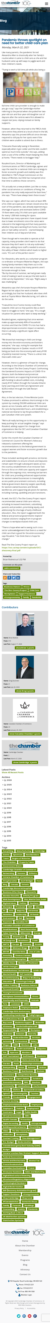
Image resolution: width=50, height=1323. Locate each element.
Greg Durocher (10, 881)
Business (41, 1056)
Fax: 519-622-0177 (26, 1288)
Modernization (24, 1142)
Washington (18, 937)
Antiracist (7, 1034)
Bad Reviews (27, 1071)
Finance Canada (23, 955)
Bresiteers (23, 940)
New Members (32, 855)
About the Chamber (25, 1245)
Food (39, 881)
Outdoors (37, 1078)
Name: (6, 638)
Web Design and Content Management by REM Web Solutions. (31, 1304)
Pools (16, 1063)
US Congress (9, 940)
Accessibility (31, 1308)
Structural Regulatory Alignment (18, 1179)
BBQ (26, 1082)
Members (26, 1052)
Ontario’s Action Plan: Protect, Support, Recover (25, 1153)
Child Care (34, 590)
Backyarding (9, 1067)
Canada (14, 884)
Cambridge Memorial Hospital (17, 888)
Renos (21, 1067)
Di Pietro (33, 873)
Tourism (34, 1093)
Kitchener (7, 1026)
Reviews (40, 1071)
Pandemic (36, 597)
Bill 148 (6, 952)
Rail (20, 918)
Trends (6, 1097)
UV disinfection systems (14, 1216)
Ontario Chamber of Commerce (18, 877)
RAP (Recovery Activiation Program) (19, 1190)
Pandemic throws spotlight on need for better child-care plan (25, 41)
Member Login (26, 1295)
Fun (4, 1052)
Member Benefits (11, 896)
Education (7, 981)
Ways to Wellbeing (31, 978)
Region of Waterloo (21, 858)
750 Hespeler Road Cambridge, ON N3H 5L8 (25, 1281)
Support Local (32, 1019)
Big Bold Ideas (9, 903)
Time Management (31, 1138)
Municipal (7, 907)
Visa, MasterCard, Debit (35, 899)
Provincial (20, 907)
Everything (8, 851)
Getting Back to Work (13, 1213)
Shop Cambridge (11, 1198)
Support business (26, 594)
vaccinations (24, 1086)
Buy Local (7, 1022)
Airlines (42, 1067)
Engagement (34, 1097)
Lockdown (15, 1004)
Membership (25, 1250)
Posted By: (7, 556)
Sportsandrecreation (34, 1090)
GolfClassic (28, 1056)
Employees (37, 1104)
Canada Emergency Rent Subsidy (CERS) (21, 1146)
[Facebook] (35, 1316)
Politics (23, 903)
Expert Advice (22, 1078)
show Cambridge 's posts (25, 762)
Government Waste (12, 866)
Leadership (21, 914)
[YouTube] (29, 1316)
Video (5, 1131)
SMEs (27, 1116)
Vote (11, 910)
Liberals (39, 907)
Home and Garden (30, 1060)
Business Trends (11, 1060)
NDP (30, 907)
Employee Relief (10, 1007)
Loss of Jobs (35, 952)
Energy (37, 933)
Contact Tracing (10, 1138)
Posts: (6, 641)
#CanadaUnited (10, 1201)
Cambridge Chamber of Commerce (19, 869)
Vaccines (36, 1082)
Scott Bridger (27, 881)
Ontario (25, 884)
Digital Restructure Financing (16, 1175)
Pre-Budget (8, 1142)
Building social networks (14, 1127)
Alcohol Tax (34, 1160)
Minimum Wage (20, 948)
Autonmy (7, 1041)
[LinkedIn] (24, 1316)
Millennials (25, 933)
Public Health (31, 1112)
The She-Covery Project (15, 590)
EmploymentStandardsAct (15, 1104)
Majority (21, 910)
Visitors (16, 1090)
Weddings (29, 1205)
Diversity (32, 1034)
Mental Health (9, 974)
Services (36, 1037)
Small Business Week (13, 1019)
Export (6, 948)
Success (21, 873)
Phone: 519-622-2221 (26, 1285)
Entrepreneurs (38, 1123)
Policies (20, 1108)
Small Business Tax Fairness (16, 970)
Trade (35, 940)
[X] (19, 1316)
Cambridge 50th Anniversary (16, 1011)
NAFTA (6, 944)
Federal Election (20, 1037)
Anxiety (21, 1209)
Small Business (10, 929)
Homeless (7, 914)
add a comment (11, 568)
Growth (38, 944)
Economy (27, 944)
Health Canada (10, 1119)
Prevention (26, 1119)
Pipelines (29, 918)
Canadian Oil (22, 922)
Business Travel (10, 1071)
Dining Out (8, 1078)
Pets (5, 1004)
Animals (35, 1000)
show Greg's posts (25, 691)
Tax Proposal (35, 959)
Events (6, 855)
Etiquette (41, 1049)
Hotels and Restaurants (14, 1160)
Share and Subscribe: (12, 574)
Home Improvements (32, 1063)
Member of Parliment (28, 963)
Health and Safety (25, 1049)
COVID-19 (37, 970)
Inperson (14, 1052)
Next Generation (28, 929)
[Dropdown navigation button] (46, 4)
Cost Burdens (18, 952)
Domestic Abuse (29, 1201)
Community (8, 1086)
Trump (6, 937)
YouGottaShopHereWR (26, 1026)
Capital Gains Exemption (14, 959)
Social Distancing (11, 978)
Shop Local (27, 1198)
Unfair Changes (10, 966)
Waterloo (39, 1022)
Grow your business (12, 1172)
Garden (6, 1063)
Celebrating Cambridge (14, 1015)
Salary (34, 1041)
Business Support (23, 1022)
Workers (25, 1045)
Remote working (10, 1101)
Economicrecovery (12, 1082)
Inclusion (20, 1034)
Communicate (29, 989)
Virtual (6, 1090)
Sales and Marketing (34, 1172)
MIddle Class (9, 963)
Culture (23, 1030)
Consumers (8, 1075)
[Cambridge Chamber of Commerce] (16, 2)
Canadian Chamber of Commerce (19, 925)
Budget (6, 1149)
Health (25, 1123)
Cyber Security (10, 933)
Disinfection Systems (13, 1220)
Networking (8, 873)
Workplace (35, 1030)
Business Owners (12, 587)
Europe (15, 944)
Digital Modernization (13, 1187)
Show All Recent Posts (13, 772)
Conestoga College (25, 981)
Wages (6, 1045)
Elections (34, 903)
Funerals (17, 1205)
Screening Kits (20, 1093)
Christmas (33, 910)
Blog (5, 884)
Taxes (6, 858)
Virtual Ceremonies (12, 1116)
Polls (30, 937)
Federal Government (13, 1157)
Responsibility (9, 1030)
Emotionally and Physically (15, 1000)
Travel (31, 1168)
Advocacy (25, 1269)
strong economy (12, 597)
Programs (25, 1260)
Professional (21, 1041)
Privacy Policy (19, 1308)
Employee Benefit (29, 1007)
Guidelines (8, 1049)
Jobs (35, 1045)
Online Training (10, 985)
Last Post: (7, 644)
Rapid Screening (10, 1123)
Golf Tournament (11, 1056)
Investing (7, 955)
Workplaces (10, 594)
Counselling (8, 1209)
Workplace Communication (16, 996)
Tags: (5, 583)
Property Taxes (26, 862)
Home (25, 1240)
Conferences (39, 1086)
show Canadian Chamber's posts (25, 734)
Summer (32, 1067)
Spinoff (6, 1093)
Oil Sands (34, 914)
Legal (18, 1112)
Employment (33, 1108)
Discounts (31, 892)
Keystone (7, 922)
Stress (26, 587)
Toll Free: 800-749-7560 (25, 1291)
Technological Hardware (14, 1183)
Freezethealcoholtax (13, 1164)
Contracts (8, 1112)
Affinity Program (31, 896)
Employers (8, 1108)
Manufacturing (24, 851)
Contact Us (25, 1274)
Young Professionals (13, 993)
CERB (15, 1045)
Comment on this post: (12, 565)
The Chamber (9, 862)
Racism (6, 1037)
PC (4, 910)
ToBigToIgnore (36, 1015)
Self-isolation (26, 974)
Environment (9, 918)
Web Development (12, 899)
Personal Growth (11, 989)
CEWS (26, 1004)
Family (26, 597)
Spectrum (17, 855)
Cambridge (39, 851)
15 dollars (35, 948)
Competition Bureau (27, 1075)
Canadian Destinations (14, 1168)
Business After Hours (13, 892)
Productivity (19, 1097)
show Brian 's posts (25, 648)
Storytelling (34, 1127)
